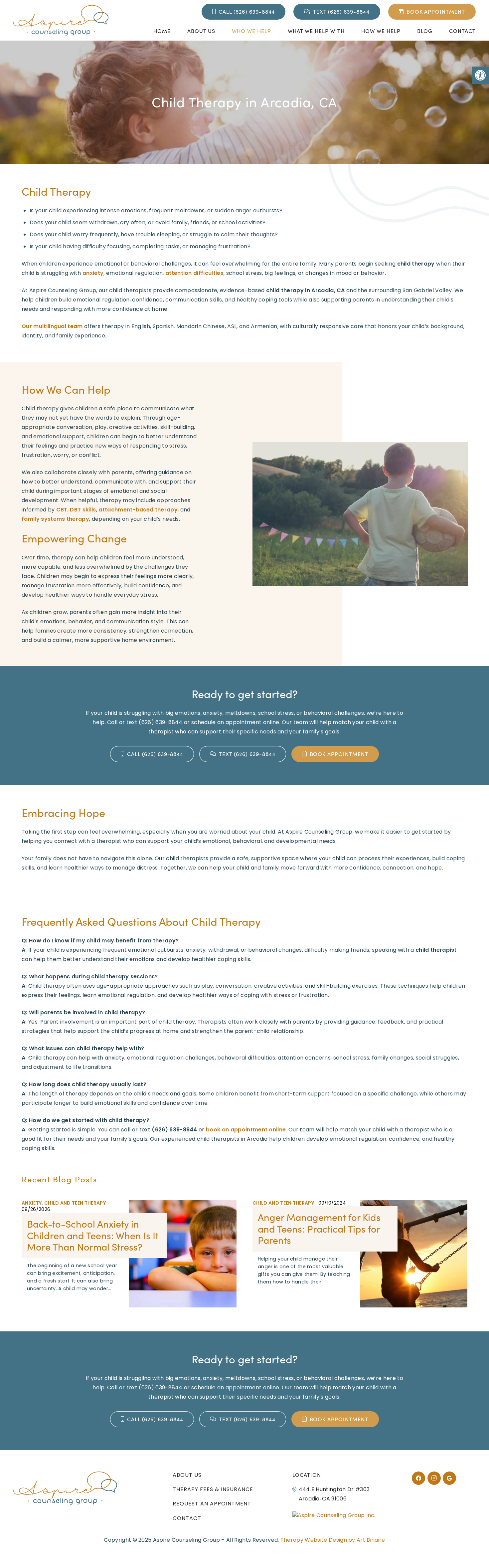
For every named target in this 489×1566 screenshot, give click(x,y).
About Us (187, 1475)
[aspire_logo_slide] (60, 20)
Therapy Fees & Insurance (213, 1489)
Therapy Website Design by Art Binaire (332, 1540)
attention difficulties (194, 273)
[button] (480, 75)
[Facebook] (418, 1478)
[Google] (449, 1478)
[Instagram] (434, 1478)
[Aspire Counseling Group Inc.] (334, 1515)
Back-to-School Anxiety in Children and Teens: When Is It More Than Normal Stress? (92, 1235)
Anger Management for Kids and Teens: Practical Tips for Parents (319, 1229)
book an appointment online (246, 1129)
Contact (187, 1518)
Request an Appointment (212, 1503)
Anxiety (32, 1203)
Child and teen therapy (75, 1203)
